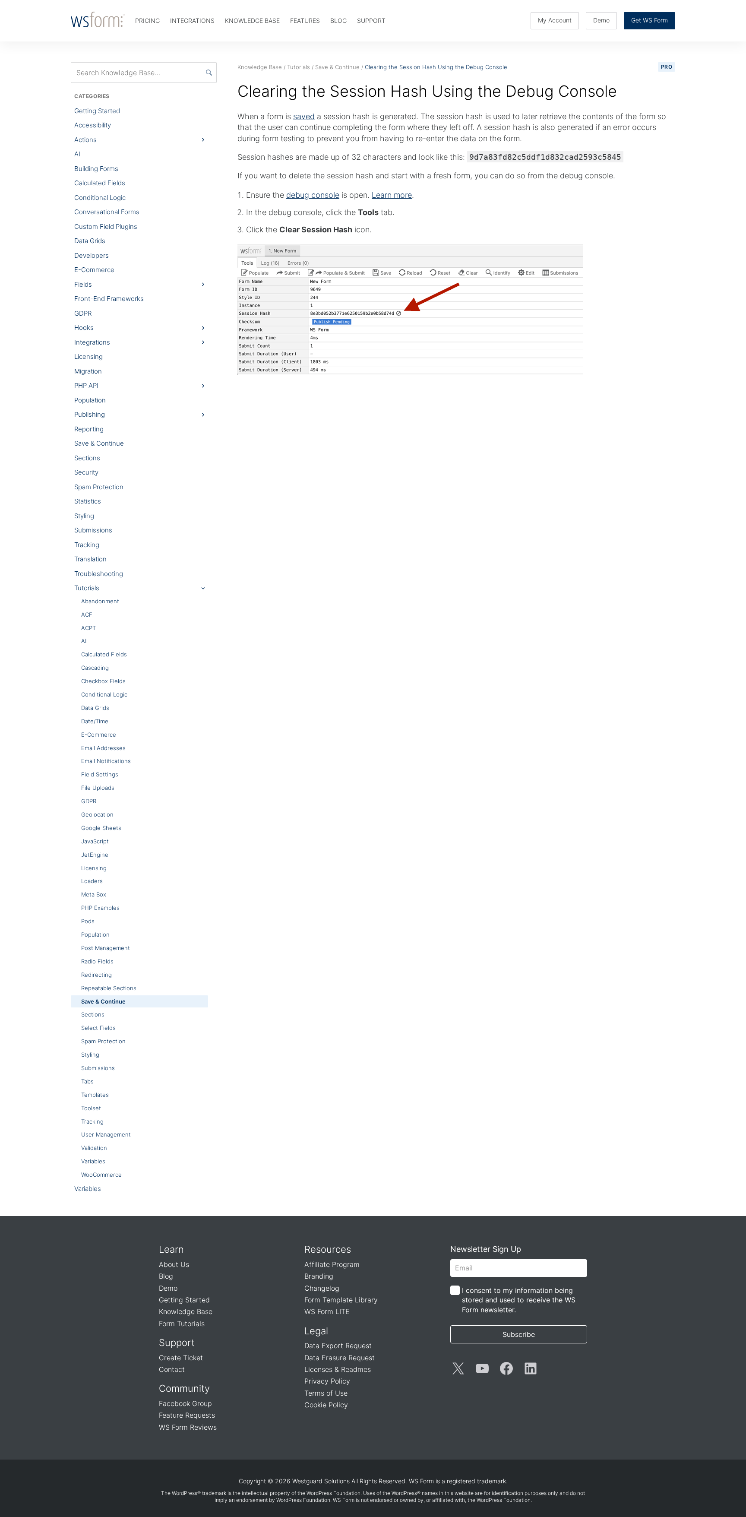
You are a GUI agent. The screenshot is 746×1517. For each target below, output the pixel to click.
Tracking (86, 545)
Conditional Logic (100, 197)
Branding (318, 1276)
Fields (83, 284)
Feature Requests (187, 1415)
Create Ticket (181, 1357)
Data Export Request (338, 1345)
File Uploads (97, 787)
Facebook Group (185, 1403)
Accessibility (92, 125)
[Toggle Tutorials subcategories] (203, 588)
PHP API (86, 385)
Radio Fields (97, 961)
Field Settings (99, 774)
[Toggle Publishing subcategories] (203, 414)
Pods (88, 921)
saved (304, 116)
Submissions (93, 530)
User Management (106, 1134)
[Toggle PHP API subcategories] (203, 385)
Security (86, 472)
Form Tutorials (182, 1323)
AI (77, 154)
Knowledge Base (185, 1311)
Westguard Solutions (321, 1481)
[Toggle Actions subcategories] (203, 140)
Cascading (95, 667)
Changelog (321, 1288)
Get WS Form (649, 20)
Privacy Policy (327, 1381)
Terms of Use (326, 1393)
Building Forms (96, 169)
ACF (86, 614)
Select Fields (98, 1027)
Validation (94, 1147)
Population (90, 400)
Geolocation (97, 814)
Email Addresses (103, 747)
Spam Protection (98, 487)
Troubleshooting (98, 574)
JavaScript (95, 841)
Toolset (91, 1108)
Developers (91, 255)
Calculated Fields (99, 183)
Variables (93, 1161)
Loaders (92, 880)
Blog (166, 1276)
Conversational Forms (106, 212)
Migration (88, 371)
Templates (95, 1094)
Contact (172, 1369)
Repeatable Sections (108, 988)
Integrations (92, 342)
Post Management (105, 947)
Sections (87, 458)
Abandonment (100, 601)
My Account (555, 20)
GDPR (83, 313)
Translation (90, 559)
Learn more (392, 195)
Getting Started (97, 111)
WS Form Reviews (188, 1427)
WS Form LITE (327, 1311)
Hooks (84, 327)
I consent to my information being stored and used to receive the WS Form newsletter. (518, 1300)
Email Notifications (106, 760)
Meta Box (93, 894)
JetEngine (94, 854)
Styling (84, 516)
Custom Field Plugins (105, 226)
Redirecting (96, 974)
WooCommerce (101, 1174)
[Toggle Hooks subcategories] (203, 328)
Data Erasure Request (339, 1357)
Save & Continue (99, 443)
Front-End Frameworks (109, 299)
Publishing (89, 414)
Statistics (87, 501)
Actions (85, 140)
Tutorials (86, 588)
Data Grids (89, 241)
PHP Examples (100, 907)
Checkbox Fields (103, 681)
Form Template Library (341, 1299)
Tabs (87, 1081)
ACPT (88, 627)
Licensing (88, 356)
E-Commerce (94, 270)
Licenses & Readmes (337, 1369)
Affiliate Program (332, 1264)
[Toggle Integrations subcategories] (203, 342)
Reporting (89, 429)
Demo (601, 20)
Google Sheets (101, 827)
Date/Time (94, 721)
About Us (174, 1264)
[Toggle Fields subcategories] (203, 284)
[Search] (209, 72)
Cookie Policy (326, 1404)
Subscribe (519, 1334)
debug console (312, 195)
